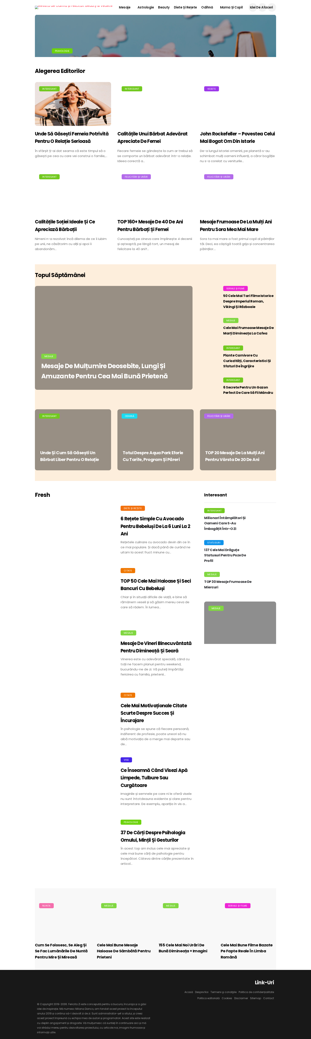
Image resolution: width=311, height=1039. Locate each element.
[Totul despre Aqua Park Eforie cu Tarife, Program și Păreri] (155, 439)
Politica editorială (208, 998)
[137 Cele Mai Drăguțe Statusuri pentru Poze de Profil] (265, 553)
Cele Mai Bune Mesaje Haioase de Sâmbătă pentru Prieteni (124, 951)
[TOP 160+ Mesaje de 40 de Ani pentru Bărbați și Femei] (155, 192)
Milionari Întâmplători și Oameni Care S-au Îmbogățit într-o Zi (225, 523)
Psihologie (62, 51)
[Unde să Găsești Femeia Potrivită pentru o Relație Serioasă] (73, 104)
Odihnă (207, 7)
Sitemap (255, 998)
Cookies (227, 998)
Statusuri (213, 542)
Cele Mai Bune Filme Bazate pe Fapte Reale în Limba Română (247, 951)
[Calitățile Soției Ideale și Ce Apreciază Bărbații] (73, 192)
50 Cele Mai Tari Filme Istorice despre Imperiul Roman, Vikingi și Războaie (248, 301)
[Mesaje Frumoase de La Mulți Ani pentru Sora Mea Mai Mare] (238, 192)
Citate (128, 570)
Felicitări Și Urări (136, 176)
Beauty (163, 7)
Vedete (211, 89)
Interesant (49, 89)
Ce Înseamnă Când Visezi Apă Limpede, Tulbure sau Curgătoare (154, 777)
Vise (126, 760)
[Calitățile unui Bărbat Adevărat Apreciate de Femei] (155, 104)
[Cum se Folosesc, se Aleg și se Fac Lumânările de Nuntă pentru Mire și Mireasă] (63, 918)
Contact (268, 998)
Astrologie (146, 7)
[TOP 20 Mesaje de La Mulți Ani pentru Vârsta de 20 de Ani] (238, 439)
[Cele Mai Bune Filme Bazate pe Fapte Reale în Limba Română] (248, 918)
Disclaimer (241, 998)
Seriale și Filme (235, 288)
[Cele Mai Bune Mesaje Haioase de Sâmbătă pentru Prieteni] (125, 918)
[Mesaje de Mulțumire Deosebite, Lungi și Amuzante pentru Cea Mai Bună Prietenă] (114, 338)
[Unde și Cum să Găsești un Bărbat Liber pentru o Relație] (73, 439)
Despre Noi (201, 992)
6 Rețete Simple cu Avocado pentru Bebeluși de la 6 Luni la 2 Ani (155, 526)
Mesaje (124, 7)
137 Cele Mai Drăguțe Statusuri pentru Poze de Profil (225, 555)
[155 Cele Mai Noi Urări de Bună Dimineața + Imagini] (186, 918)
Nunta (46, 905)
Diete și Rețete (185, 7)
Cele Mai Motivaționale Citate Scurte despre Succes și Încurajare (154, 713)
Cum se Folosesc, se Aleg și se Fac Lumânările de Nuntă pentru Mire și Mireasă (61, 951)
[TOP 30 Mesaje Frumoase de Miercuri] (265, 582)
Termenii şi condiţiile (224, 992)
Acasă (188, 992)
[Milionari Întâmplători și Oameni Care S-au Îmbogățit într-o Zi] (265, 521)
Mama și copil (231, 7)
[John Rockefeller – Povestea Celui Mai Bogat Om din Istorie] (238, 104)
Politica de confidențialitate (256, 992)
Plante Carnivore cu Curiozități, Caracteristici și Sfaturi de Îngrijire (247, 361)
